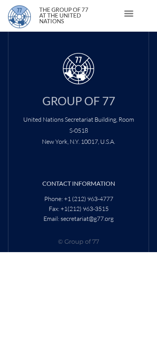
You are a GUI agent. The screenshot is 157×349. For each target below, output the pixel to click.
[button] (128, 13)
